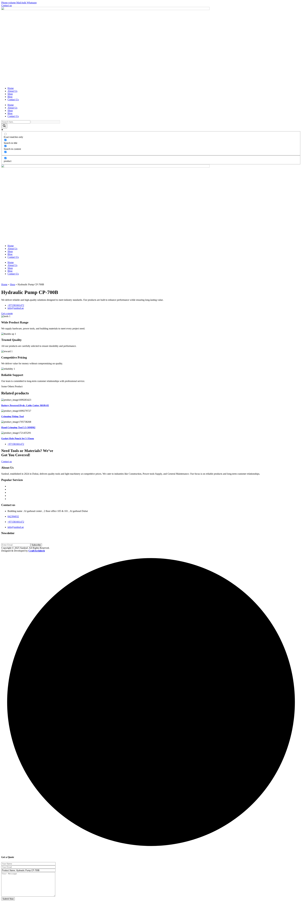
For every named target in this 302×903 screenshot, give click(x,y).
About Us (12, 91)
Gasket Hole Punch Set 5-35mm (17, 438)
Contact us (6, 461)
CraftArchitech (36, 550)
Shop (10, 94)
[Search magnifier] (4, 126)
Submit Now (8, 899)
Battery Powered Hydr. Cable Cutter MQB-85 (25, 405)
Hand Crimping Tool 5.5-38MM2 (18, 427)
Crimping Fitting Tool (12, 416)
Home (11, 88)
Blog (10, 96)
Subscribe (36, 545)
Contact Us (13, 99)
